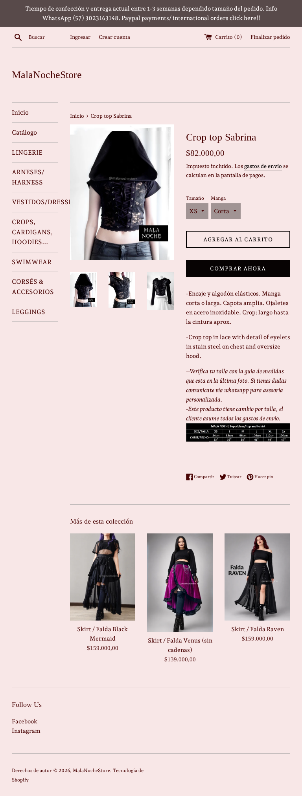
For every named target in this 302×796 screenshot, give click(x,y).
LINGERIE (27, 152)
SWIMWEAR (32, 262)
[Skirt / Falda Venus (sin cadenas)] (180, 582)
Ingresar (80, 37)
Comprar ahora (238, 268)
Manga (218, 198)
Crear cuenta (114, 37)
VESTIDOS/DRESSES (35, 202)
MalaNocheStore (47, 74)
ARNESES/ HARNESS (28, 177)
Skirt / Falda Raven (257, 629)
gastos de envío (263, 166)
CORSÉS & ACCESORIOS (33, 287)
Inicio (20, 112)
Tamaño (195, 198)
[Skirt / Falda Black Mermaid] (103, 577)
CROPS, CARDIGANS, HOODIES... (32, 232)
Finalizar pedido (270, 37)
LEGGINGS (28, 312)
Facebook (24, 721)
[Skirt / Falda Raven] (257, 577)
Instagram (26, 730)
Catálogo (24, 132)
